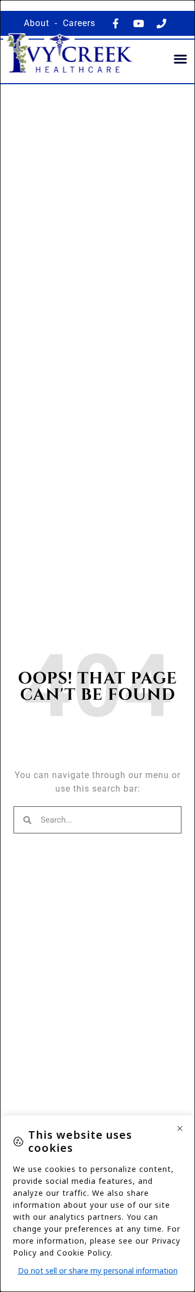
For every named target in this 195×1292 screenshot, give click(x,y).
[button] (181, 59)
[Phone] (161, 23)
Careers (79, 23)
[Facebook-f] (116, 23)
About (36, 23)
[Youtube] (138, 23)
